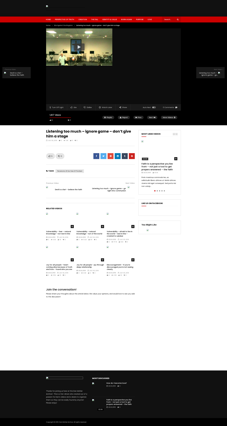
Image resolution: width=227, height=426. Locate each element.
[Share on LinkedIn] (118, 156)
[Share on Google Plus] (111, 156)
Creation (82, 19)
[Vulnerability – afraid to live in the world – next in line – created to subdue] (121, 220)
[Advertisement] (138, 7)
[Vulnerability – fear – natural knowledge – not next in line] (60, 220)
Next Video (130, 183)
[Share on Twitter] (103, 156)
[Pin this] (132, 156)
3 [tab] (159, 190)
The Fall (94, 19)
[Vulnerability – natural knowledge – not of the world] (90, 220)
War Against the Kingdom (63, 25)
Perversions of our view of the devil (69, 171)
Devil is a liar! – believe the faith (68, 189)
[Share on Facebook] (96, 156)
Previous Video (52, 183)
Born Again (126, 19)
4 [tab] (162, 190)
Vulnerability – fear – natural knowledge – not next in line (58, 232)
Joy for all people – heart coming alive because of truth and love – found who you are (59, 267)
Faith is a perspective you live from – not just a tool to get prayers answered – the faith (157, 166)
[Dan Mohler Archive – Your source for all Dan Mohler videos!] (67, 8)
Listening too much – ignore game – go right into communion (109, 189)
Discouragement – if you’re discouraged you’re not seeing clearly (120, 267)
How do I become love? (116, 383)
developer (51, 237)
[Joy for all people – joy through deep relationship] (90, 254)
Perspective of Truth (64, 19)
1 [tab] (154, 190)
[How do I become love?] (98, 388)
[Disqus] (90, 329)
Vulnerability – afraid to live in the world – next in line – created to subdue (119, 233)
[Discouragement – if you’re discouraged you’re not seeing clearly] (121, 254)
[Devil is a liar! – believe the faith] (49, 189)
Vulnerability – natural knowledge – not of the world (89, 232)
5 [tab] (164, 190)
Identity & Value (109, 19)
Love (150, 19)
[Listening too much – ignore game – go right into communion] (131, 189)
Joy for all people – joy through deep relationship (90, 266)
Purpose (139, 19)
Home (48, 19)
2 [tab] (157, 190)
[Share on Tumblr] (125, 156)
